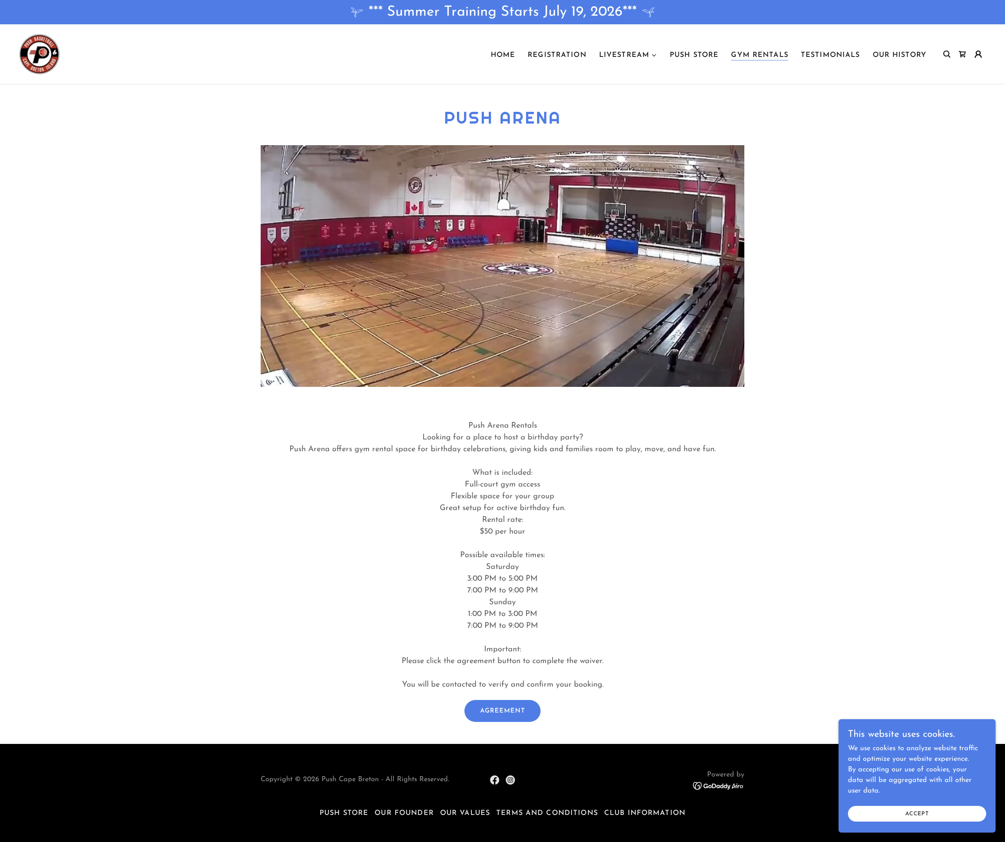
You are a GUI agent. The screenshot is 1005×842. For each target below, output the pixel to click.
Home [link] (503, 55)
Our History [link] (899, 55)
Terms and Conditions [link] (547, 813)
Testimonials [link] (830, 55)
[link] (39, 53)
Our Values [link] (465, 813)
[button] (628, 55)
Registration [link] (557, 55)
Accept (917, 814)
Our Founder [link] (404, 813)
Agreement (502, 711)
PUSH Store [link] (694, 55)
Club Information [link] (644, 813)
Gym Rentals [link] (759, 55)
